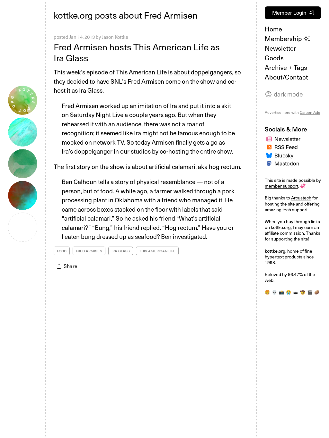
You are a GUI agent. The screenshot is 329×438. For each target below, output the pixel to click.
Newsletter (280, 48)
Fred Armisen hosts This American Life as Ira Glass (137, 52)
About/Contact (286, 77)
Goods (274, 58)
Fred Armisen (89, 251)
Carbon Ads (310, 112)
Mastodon (286, 163)
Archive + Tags (286, 67)
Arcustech (301, 197)
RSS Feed (286, 147)
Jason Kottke (115, 36)
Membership (284, 38)
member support (281, 185)
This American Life (157, 251)
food (62, 251)
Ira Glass (120, 251)
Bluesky (283, 155)
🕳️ (295, 292)
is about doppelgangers (200, 71)
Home (273, 29)
